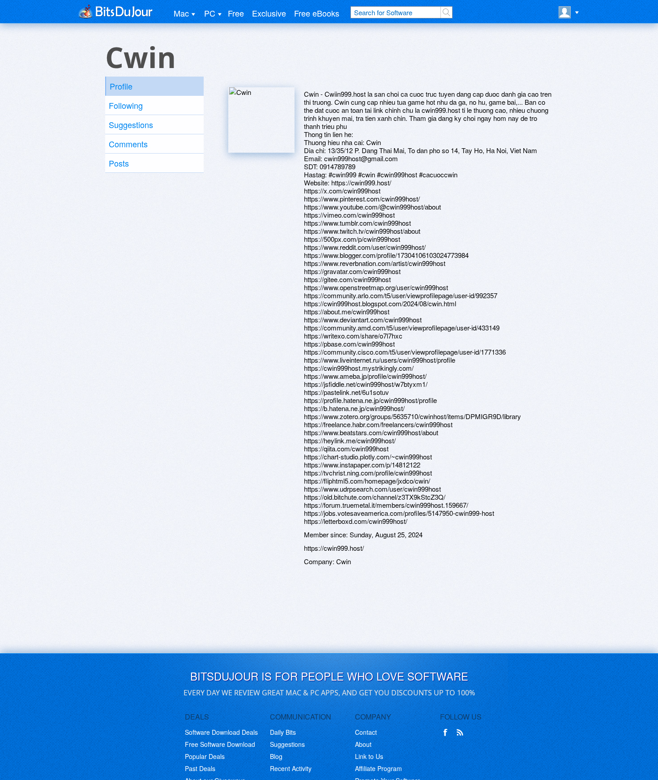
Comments (128, 144)
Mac (181, 13)
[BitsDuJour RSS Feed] (461, 732)
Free (236, 13)
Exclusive (269, 13)
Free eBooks (316, 13)
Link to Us (369, 756)
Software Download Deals (221, 732)
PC (209, 13)
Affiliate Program (378, 768)
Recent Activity (291, 768)
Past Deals (200, 768)
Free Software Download (220, 744)
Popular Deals (205, 756)
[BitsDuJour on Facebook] (447, 732)
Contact (366, 732)
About (363, 744)
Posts (119, 163)
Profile (121, 86)
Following (126, 105)
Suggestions (131, 124)
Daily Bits (283, 732)
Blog (276, 756)
